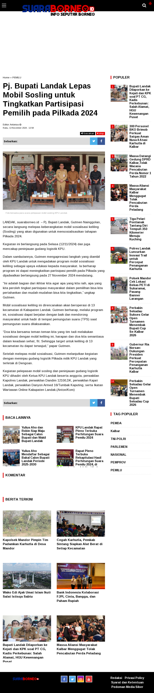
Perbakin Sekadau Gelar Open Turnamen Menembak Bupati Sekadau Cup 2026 (140, 392)
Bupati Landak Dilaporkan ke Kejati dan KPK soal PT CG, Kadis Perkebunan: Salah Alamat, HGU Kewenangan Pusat (25, 653)
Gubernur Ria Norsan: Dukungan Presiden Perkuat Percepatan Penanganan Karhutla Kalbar (139, 358)
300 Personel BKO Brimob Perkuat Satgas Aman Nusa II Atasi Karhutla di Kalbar (139, 136)
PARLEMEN (119, 446)
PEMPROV (118, 462)
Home (6, 77)
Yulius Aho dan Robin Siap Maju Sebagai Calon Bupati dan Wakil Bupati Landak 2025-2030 (24, 436)
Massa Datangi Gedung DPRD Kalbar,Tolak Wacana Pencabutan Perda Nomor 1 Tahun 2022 (140, 166)
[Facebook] (101, 141)
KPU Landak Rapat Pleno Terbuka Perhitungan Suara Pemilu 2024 (89, 432)
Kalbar (115, 431)
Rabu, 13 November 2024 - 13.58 (18, 128)
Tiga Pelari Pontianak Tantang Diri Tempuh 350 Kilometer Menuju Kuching (138, 229)
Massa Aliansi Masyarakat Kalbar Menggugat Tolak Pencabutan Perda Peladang (79, 649)
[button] (150, 2)
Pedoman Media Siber (127, 687)
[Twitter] (93, 141)
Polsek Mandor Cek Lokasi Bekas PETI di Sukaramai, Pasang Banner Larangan (140, 288)
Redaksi (116, 678)
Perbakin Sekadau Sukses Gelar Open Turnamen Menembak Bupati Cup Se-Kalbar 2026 (139, 321)
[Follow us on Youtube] (89, 679)
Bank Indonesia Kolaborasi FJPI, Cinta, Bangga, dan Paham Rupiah (78, 596)
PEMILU (16, 77)
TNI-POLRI (118, 439)
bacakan (88, 133)
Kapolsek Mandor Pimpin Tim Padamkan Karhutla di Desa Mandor (25, 544)
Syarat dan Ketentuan (127, 682)
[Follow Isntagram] (80, 679)
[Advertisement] (77, 45)
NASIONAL (118, 454)
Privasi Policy (134, 678)
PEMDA (116, 423)
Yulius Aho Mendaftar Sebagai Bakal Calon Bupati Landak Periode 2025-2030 (35, 457)
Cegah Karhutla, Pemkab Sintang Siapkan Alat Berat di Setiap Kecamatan (80, 544)
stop (101, 133)
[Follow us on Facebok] (64, 679)
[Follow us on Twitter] (72, 679)
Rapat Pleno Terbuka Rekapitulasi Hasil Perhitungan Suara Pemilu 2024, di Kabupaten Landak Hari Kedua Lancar (80, 461)
